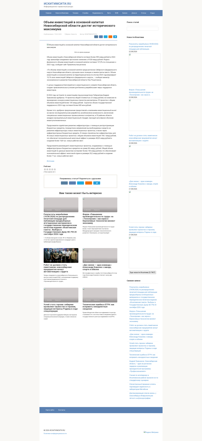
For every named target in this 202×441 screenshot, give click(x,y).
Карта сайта (50, 410)
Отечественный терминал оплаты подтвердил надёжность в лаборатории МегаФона (142, 386)
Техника (75, 13)
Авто (109, 13)
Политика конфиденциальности (55, 433)
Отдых (152, 13)
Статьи (143, 13)
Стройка (85, 13)
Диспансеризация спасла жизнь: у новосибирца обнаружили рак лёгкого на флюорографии (142, 395)
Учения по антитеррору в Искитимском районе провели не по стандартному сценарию (143, 377)
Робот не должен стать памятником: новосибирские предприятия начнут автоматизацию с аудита (58, 268)
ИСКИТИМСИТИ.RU (57, 3)
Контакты (61, 410)
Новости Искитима (62, 13)
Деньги (134, 13)
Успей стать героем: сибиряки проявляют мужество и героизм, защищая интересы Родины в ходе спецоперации (61, 307)
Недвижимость (97, 13)
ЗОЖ (116, 13)
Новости (74, 34)
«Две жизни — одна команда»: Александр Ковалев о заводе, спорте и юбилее (97, 267)
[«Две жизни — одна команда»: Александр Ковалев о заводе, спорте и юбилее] (143, 207)
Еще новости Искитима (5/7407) (142, 272)
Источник (50, 161)
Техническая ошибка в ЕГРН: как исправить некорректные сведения (98, 306)
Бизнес (124, 13)
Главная (48, 13)
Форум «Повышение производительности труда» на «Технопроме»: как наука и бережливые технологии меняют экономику (99, 218)
